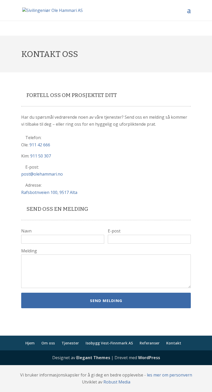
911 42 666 (39, 145)
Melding (29, 251)
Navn (26, 231)
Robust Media (116, 382)
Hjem (30, 343)
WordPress (149, 357)
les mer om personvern (169, 375)
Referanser (150, 343)
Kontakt (173, 343)
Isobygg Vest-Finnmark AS (109, 343)
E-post (114, 231)
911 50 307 (40, 156)
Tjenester (70, 343)
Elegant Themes (93, 357)
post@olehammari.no (42, 174)
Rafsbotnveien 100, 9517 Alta (49, 192)
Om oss (48, 343)
